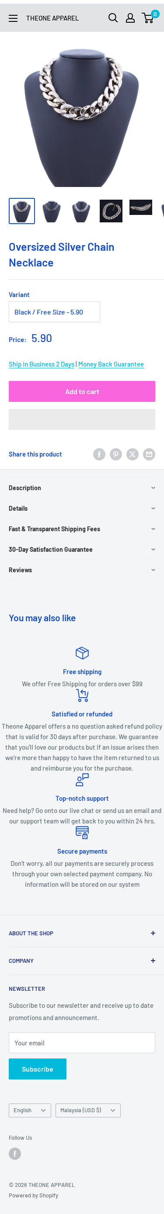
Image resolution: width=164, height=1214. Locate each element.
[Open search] (113, 18)
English (22, 1110)
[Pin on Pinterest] (116, 453)
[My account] (130, 18)
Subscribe (37, 1069)
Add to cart (82, 391)
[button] (82, 419)
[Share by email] (149, 453)
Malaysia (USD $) (80, 1110)
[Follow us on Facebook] (15, 1154)
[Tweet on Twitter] (132, 453)
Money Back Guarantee (111, 364)
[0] (148, 18)
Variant (19, 294)
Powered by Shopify (33, 1195)
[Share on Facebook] (99, 453)
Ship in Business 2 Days (41, 364)
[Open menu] (13, 18)
